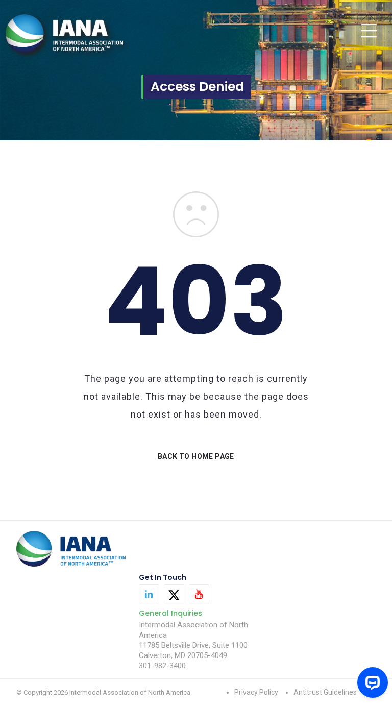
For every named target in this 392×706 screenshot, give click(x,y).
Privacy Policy (256, 692)
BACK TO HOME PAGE (196, 456)
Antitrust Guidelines (325, 692)
